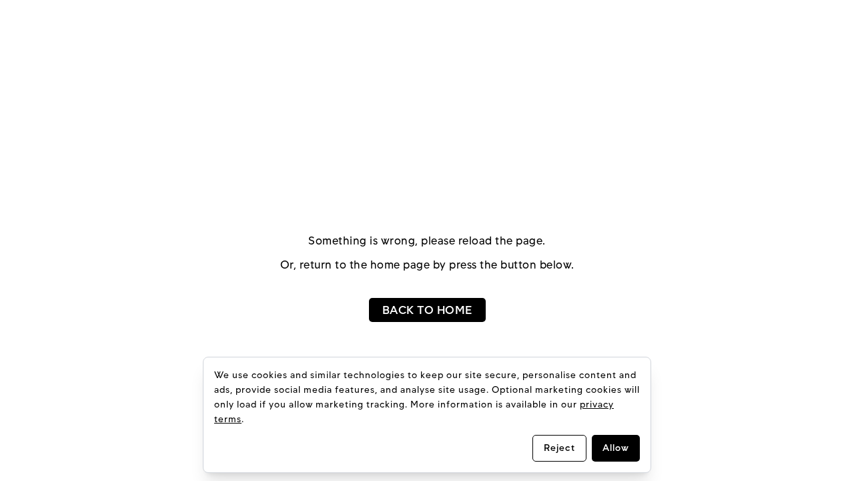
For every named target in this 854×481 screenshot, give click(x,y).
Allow (615, 448)
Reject (559, 448)
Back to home (427, 310)
